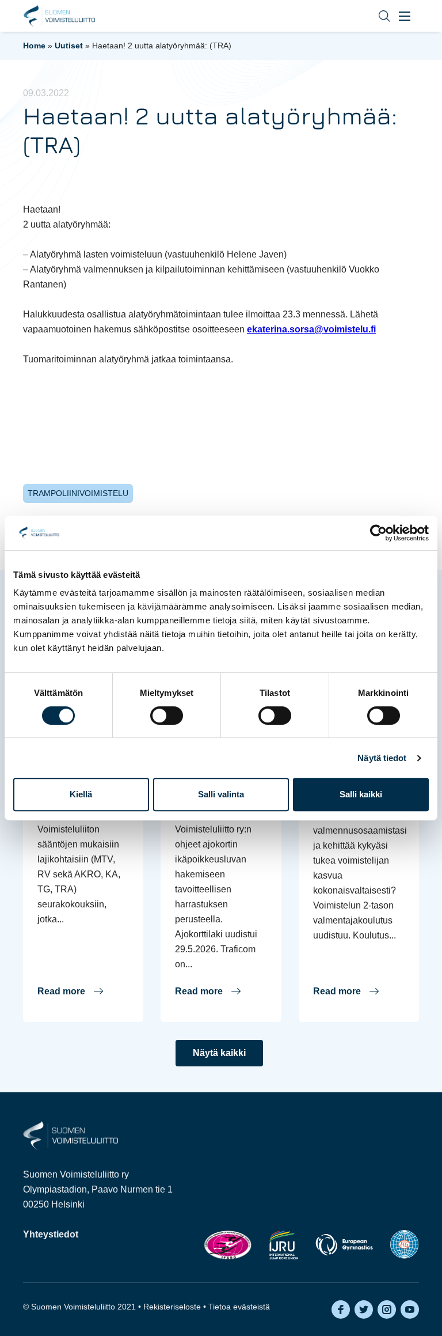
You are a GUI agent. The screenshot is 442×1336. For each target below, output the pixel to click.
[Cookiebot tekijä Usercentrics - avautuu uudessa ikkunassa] (378, 533)
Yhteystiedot (50, 1234)
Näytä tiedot (381, 758)
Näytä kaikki (219, 1053)
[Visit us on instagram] (387, 1309)
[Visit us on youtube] (410, 1309)
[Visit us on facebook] (341, 1309)
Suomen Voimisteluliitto (59, 16)
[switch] (166, 715)
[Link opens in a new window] (228, 1244)
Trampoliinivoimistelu (78, 493)
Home (34, 45)
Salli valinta (221, 794)
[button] (375, 16)
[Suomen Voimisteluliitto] (70, 1135)
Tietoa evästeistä (239, 1306)
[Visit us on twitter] (364, 1309)
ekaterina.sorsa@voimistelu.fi (311, 329)
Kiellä (81, 794)
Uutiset (69, 45)
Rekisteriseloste (172, 1306)
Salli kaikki (361, 794)
